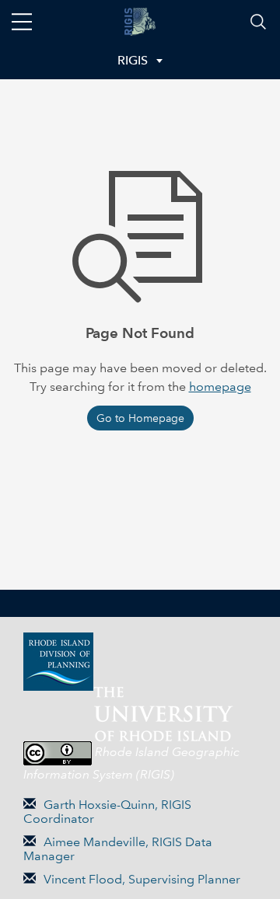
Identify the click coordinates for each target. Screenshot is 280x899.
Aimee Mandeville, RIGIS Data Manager (117, 849)
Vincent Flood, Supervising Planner (142, 879)
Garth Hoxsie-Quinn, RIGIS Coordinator (107, 811)
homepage (220, 386)
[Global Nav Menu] (22, 22)
